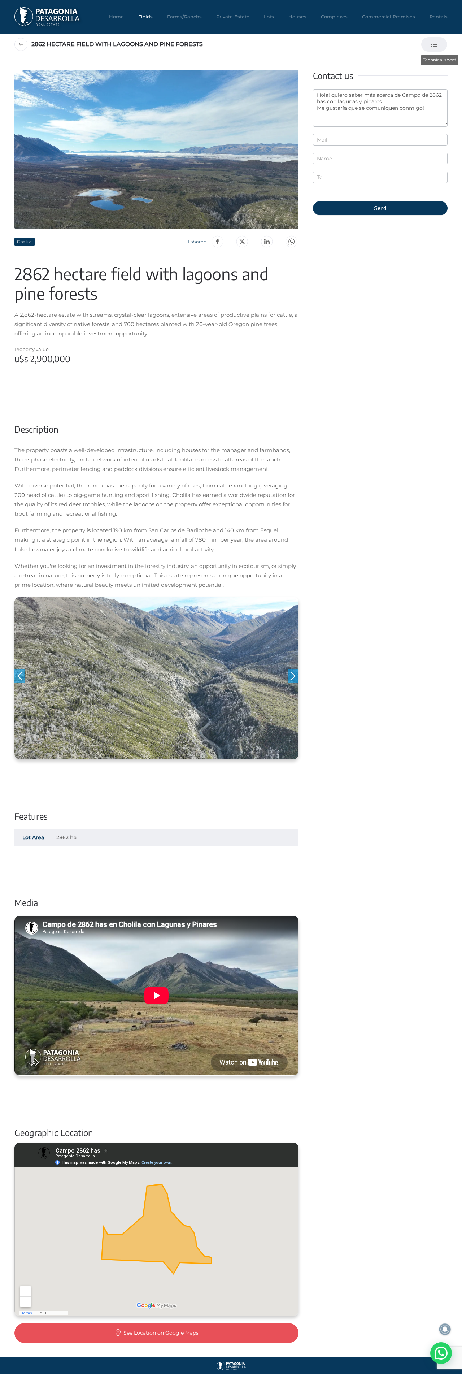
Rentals (439, 16)
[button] (156, 149)
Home (116, 16)
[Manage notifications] (445, 1329)
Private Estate (232, 16)
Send (380, 208)
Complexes (334, 16)
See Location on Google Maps (161, 1333)
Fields (145, 16)
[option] (156, 678)
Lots (269, 16)
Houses (297, 16)
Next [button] (293, 676)
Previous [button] (19, 676)
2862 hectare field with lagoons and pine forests (117, 44)
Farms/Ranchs (184, 16)
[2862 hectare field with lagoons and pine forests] (291, 241)
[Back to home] (46, 17)
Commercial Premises (388, 16)
